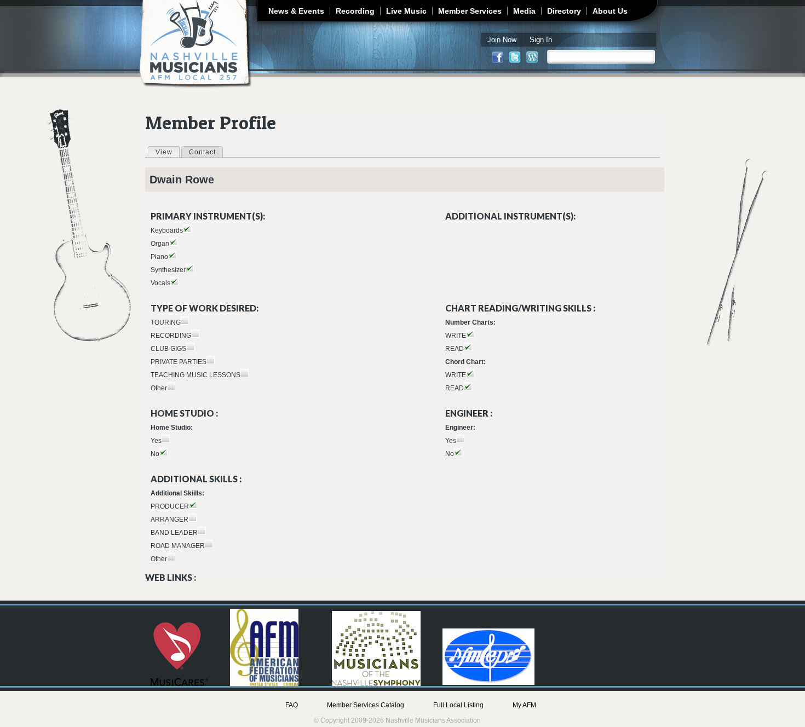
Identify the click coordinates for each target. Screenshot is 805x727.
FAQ (291, 705)
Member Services (470, 11)
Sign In (541, 40)
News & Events (296, 11)
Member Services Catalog (365, 705)
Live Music (406, 11)
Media (524, 11)
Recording (355, 11)
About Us (610, 11)
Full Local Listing (458, 705)
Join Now (501, 40)
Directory (564, 11)
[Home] (196, 44)
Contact (202, 152)
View (167, 152)
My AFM (524, 705)
